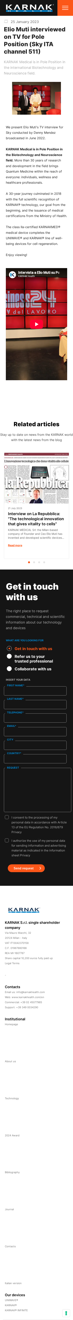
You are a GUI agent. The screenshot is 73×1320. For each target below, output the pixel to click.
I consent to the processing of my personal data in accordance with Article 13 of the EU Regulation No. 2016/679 (39, 818)
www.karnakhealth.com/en (28, 997)
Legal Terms (12, 963)
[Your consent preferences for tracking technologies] (66, 1313)
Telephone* (15, 712)
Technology (12, 1098)
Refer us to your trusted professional (34, 659)
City (10, 739)
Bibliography (12, 1172)
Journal (9, 1209)
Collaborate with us (33, 669)
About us (10, 1061)
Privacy (16, 832)
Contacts (10, 1246)
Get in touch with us (33, 648)
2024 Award (12, 1135)
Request (13, 767)
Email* (11, 725)
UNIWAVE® (11, 1300)
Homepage (11, 1024)
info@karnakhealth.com (30, 992)
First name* (15, 685)
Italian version (13, 1283)
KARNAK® (11, 1305)
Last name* (15, 698)
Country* (14, 753)
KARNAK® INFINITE (16, 1310)
